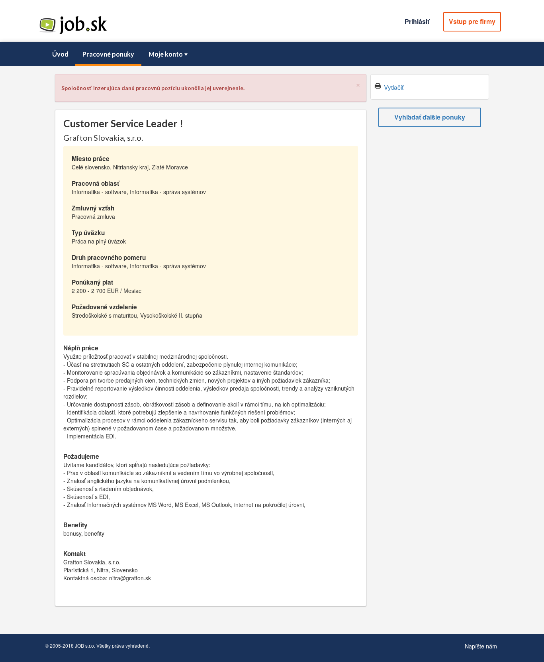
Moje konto (166, 54)
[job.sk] (73, 33)
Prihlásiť (417, 21)
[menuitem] (60, 54)
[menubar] (272, 54)
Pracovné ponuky (108, 54)
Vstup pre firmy (472, 21)
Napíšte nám (481, 646)
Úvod (60, 54)
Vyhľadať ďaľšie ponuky (429, 117)
